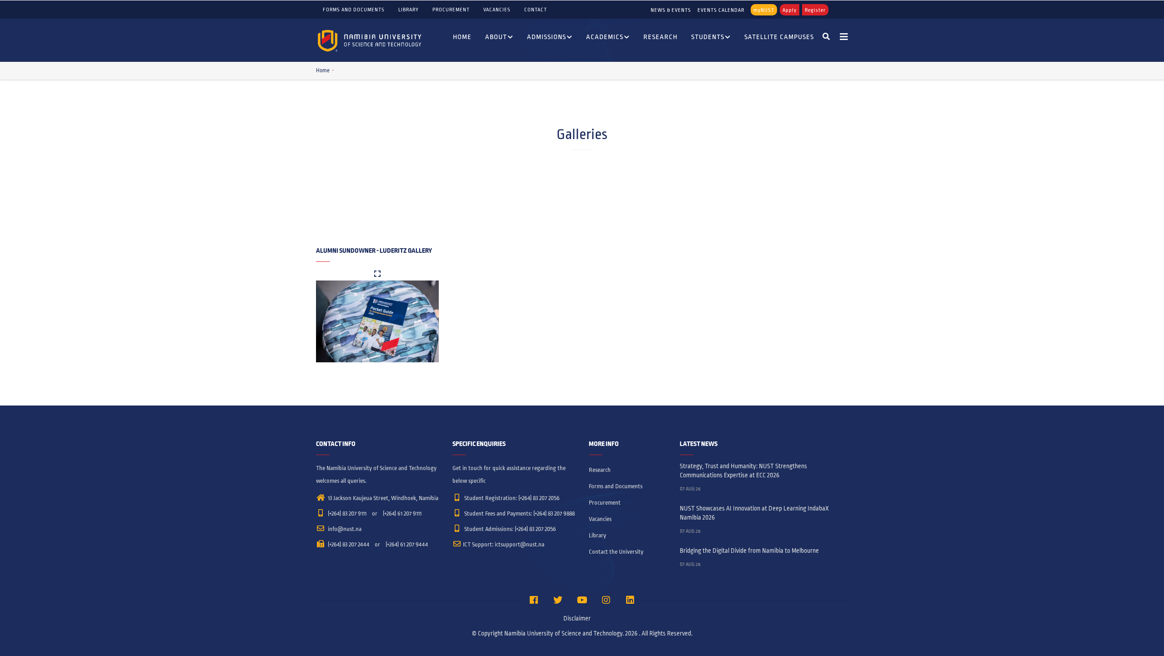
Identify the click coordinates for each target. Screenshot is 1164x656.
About (496, 36)
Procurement (451, 9)
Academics (604, 36)
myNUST (763, 10)
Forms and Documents (354, 9)
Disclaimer (577, 618)
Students (707, 36)
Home (462, 36)
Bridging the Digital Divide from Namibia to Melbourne (749, 550)
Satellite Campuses (779, 36)
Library (408, 9)
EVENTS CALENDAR (720, 10)
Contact (535, 9)
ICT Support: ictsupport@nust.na (503, 544)
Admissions (546, 36)
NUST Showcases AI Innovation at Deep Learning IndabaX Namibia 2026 (754, 513)
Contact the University (616, 552)
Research (660, 36)
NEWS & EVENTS (671, 10)
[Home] (370, 40)
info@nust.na (343, 529)
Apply (790, 10)
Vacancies (497, 9)
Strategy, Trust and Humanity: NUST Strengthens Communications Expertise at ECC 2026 (743, 471)
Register (815, 10)
